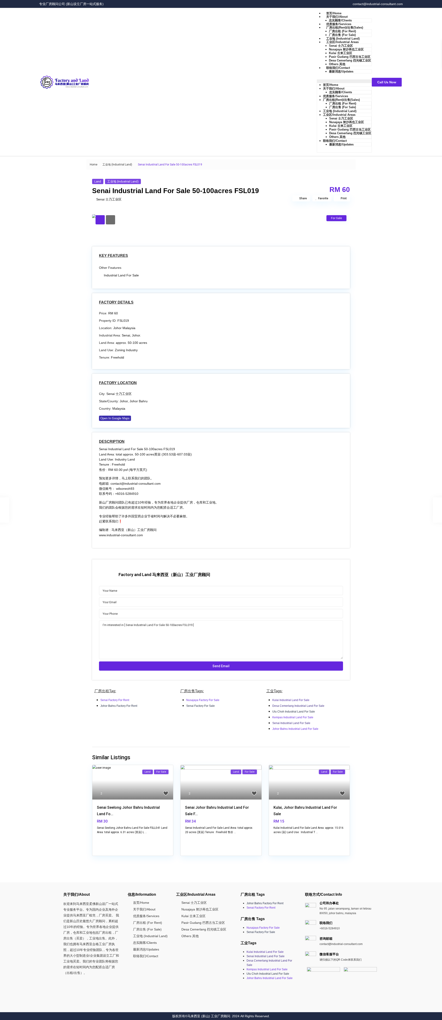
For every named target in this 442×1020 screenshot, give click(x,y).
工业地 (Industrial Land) (343, 38)
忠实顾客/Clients (340, 20)
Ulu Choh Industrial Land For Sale (293, 711)
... (146, 832)
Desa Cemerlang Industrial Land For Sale (298, 705)
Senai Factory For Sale (200, 705)
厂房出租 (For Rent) (342, 31)
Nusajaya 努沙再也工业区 (346, 49)
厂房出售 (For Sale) (342, 35)
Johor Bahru (139, 401)
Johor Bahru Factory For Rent (118, 705)
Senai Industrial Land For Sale (291, 723)
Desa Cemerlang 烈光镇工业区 (350, 60)
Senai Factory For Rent (114, 700)
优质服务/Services (338, 24)
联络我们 (326, 923)
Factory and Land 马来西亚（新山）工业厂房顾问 (164, 574)
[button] (344, 81)
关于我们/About (337, 16)
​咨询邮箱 (326, 938)
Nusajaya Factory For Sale (202, 700)
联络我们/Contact (338, 68)
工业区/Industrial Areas (342, 42)
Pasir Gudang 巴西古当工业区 (349, 56)
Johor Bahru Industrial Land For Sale (295, 728)
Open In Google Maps (115, 418)
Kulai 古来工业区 (340, 53)
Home (93, 164)
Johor (124, 401)
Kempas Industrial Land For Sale (292, 717)
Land (97, 181)
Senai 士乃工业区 (341, 45)
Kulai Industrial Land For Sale (290, 700)
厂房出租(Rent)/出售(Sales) (344, 27)
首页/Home (333, 13)
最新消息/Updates (341, 71)
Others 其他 (337, 64)
